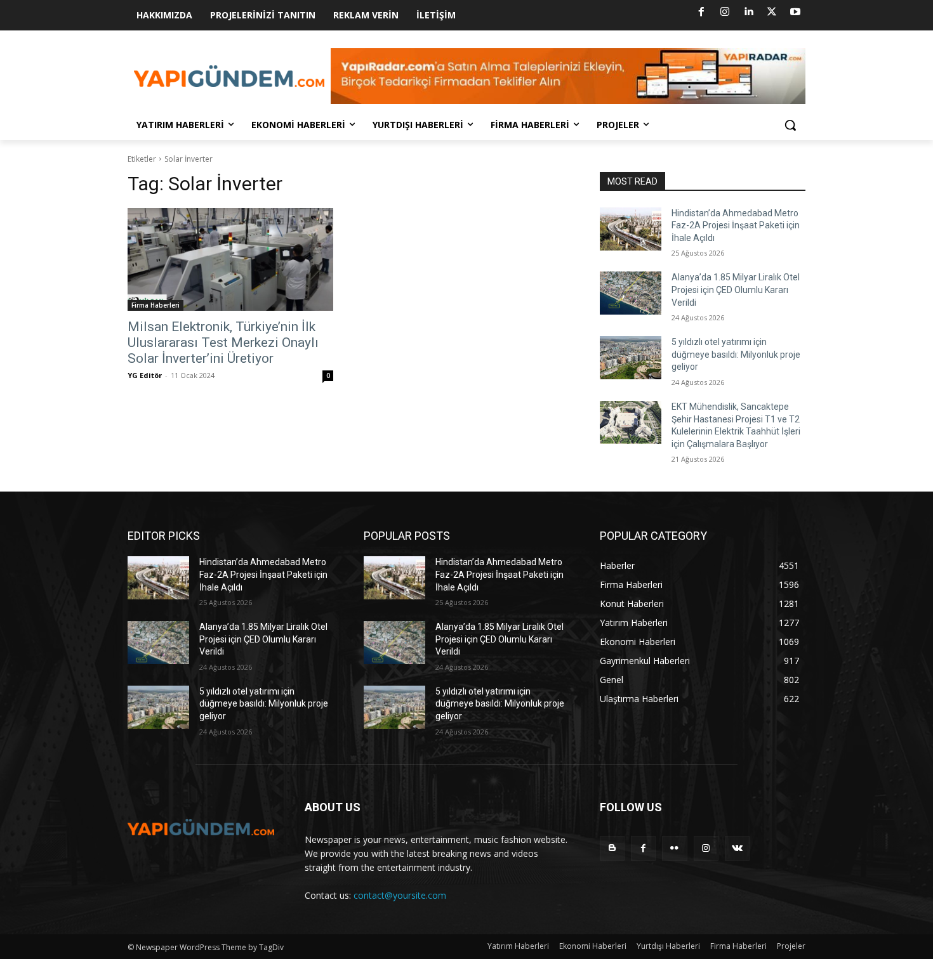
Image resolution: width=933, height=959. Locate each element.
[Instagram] (725, 12)
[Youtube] (795, 12)
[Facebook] (701, 12)
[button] (790, 125)
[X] (772, 12)
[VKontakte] (737, 848)
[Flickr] (674, 848)
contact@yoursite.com (400, 895)
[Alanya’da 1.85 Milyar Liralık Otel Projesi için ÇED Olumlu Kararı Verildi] (630, 293)
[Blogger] (612, 848)
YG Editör (145, 375)
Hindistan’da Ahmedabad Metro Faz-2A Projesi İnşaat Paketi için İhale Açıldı (736, 225)
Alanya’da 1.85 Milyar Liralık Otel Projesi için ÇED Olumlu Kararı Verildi (736, 289)
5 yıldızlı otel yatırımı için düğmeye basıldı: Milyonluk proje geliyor (736, 354)
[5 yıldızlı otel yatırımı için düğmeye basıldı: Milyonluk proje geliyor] (630, 357)
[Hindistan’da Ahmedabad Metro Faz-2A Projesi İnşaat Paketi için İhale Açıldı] (630, 229)
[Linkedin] (748, 12)
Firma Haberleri (155, 305)
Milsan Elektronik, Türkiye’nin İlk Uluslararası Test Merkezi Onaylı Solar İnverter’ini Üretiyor (223, 342)
